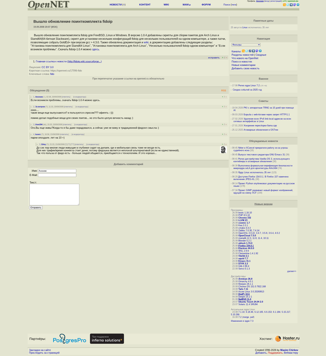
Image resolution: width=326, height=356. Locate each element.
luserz (38, 134)
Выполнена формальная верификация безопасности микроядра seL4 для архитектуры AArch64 (262, 166)
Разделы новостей (242, 54)
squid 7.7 (243, 258)
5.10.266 (235, 314)
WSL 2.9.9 (243, 251)
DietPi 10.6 (244, 294)
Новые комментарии (243, 65)
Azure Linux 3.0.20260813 (251, 291)
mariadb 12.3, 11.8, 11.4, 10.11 (253, 238)
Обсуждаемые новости (263, 141)
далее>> (291, 271)
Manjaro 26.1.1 (245, 284)
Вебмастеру (291, 352)
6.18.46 (249, 312)
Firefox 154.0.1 (246, 245)
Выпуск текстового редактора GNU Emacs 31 (261, 154)
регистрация (275, 1)
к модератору (80, 97)
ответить (66, 97)
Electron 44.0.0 (246, 248)
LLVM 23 (242, 220)
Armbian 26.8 (245, 279)
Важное (263, 78)
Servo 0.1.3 (244, 268)
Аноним (39, 97)
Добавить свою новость (245, 68)
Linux (245, 27)
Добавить (261, 352)
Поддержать (275, 352)
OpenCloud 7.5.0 (247, 235)
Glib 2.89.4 (243, 266)
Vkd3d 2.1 (243, 256)
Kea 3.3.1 (243, 225)
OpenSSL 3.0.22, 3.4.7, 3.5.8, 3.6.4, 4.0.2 (259, 233)
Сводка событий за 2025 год (247, 89)
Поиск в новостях (242, 61)
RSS (223, 90)
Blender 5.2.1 (244, 240)
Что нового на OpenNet (245, 58)
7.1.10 (241, 312)
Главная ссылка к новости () (69, 61)
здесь (95, 49)
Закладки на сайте (40, 350)
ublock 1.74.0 (245, 243)
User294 (38, 124)
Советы (263, 101)
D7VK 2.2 (243, 263)
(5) (47, 90)
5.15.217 (286, 312)
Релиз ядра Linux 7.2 (249, 85)
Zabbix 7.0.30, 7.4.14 (248, 230)
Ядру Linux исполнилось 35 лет (254, 172)
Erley (43, 144)
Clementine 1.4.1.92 (248, 253)
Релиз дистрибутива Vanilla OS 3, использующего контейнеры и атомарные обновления (261, 160)
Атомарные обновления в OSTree (261, 130)
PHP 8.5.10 (244, 215)
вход (267, 1)
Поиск (226, 4)
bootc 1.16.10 (245, 212)
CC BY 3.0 (47, 67)
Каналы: (236, 51)
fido (52, 74)
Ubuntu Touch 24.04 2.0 (250, 301)
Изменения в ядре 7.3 (242, 321)
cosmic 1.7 (244, 223)
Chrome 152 (244, 217)
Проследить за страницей (44, 352)
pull (252, 317)
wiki (146, 42)
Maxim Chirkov (289, 350)
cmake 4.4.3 (244, 228)
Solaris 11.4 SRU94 (248, 304)
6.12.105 (259, 312)
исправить (214, 57)
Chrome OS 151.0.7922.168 (252, 286)
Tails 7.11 (243, 289)
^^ (69, 144)
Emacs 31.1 (244, 261)
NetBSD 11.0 (244, 299)
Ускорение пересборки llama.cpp (260, 125)
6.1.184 (276, 312)
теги (234, 4)
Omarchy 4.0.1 (245, 281)
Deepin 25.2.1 (245, 296)
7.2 (239, 317)
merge (246, 317)
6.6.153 (268, 312)
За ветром (40, 107)
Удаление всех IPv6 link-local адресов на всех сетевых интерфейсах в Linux (262, 120)
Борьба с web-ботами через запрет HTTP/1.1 (267, 114)
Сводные (261, 54)
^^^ (72, 144)
